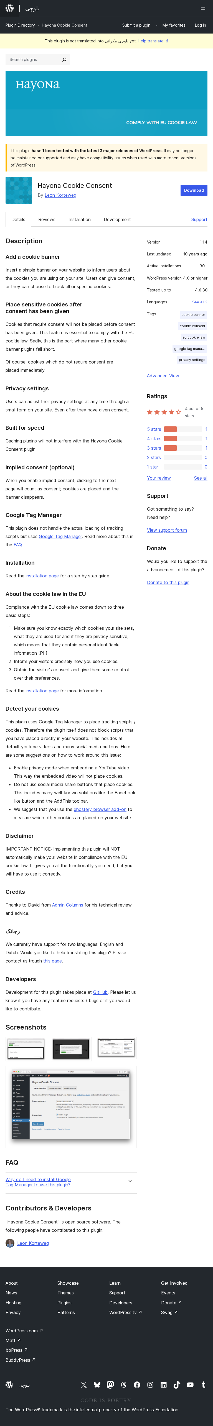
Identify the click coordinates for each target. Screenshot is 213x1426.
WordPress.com (24, 1330)
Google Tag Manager (60, 536)
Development (117, 219)
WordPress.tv (125, 1312)
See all (200, 478)
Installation (80, 219)
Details (18, 219)
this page (52, 961)
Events (168, 1293)
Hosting (13, 1302)
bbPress (17, 1350)
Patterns (66, 1312)
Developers (120, 1302)
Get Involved (174, 1283)
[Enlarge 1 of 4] (39, 1044)
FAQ (18, 544)
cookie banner (193, 315)
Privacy (13, 1312)
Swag (169, 1312)
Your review (159, 478)
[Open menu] (204, 8)
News (11, 1293)
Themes (65, 1293)
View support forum (167, 530)
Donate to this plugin (168, 582)
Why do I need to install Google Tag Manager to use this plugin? (38, 1182)
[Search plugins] (64, 59)
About (12, 1283)
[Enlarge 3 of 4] (129, 1044)
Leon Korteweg (60, 195)
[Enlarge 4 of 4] (129, 1073)
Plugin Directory (20, 25)
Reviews (46, 219)
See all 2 (199, 302)
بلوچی (24, 1385)
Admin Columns (67, 905)
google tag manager (190, 349)
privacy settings (192, 360)
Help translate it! (153, 41)
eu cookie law (193, 337)
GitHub (100, 992)
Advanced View (163, 375)
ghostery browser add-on (100, 809)
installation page (42, 575)
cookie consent (192, 326)
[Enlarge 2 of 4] (84, 1044)
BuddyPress (21, 1360)
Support (199, 219)
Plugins (64, 1302)
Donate (171, 1302)
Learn (115, 1283)
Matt (13, 1340)
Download (194, 190)
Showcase (68, 1283)
